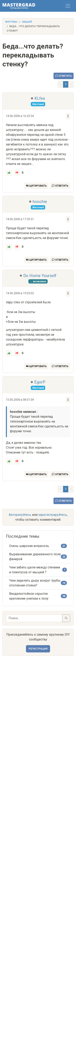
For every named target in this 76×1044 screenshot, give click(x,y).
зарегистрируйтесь (52, 515)
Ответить (65, 75)
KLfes (39, 98)
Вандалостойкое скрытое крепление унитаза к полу (28, 596)
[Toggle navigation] (68, 6)
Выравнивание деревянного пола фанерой (35, 556)
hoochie (40, 201)
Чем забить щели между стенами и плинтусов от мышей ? (34, 569)
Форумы (11, 21)
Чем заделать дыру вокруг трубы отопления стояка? (35, 583)
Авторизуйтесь (20, 515)
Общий (27, 21)
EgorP (39, 382)
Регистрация (38, 648)
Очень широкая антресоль (29, 546)
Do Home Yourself (39, 275)
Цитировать (38, 185)
